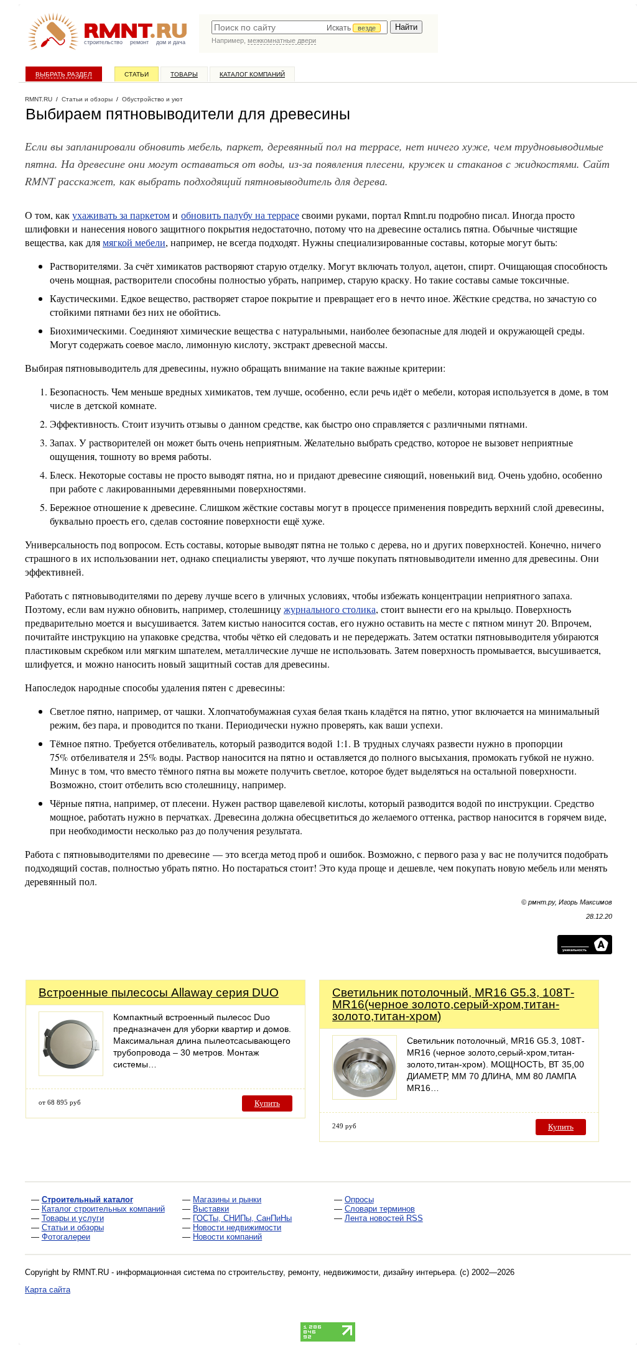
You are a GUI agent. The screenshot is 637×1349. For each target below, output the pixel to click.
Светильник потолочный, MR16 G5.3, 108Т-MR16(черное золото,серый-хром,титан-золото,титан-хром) (453, 1004)
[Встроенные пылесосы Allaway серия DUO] (71, 1072)
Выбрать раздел (63, 74)
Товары (184, 74)
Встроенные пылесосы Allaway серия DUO (159, 992)
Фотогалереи (66, 1236)
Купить (267, 1103)
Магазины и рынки (227, 1199)
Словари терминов (380, 1208)
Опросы (359, 1199)
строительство (103, 42)
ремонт (139, 42)
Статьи (136, 74)
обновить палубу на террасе (240, 214)
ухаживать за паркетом (121, 214)
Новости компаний (227, 1236)
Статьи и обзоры (73, 1227)
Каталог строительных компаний (103, 1208)
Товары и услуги (73, 1218)
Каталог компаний (252, 74)
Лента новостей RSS (384, 1218)
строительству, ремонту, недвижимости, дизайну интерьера (341, 1272)
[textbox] (300, 27)
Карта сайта (47, 1289)
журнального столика (330, 608)
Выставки (211, 1208)
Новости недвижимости (237, 1227)
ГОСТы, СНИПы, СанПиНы (242, 1218)
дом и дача (170, 42)
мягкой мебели (134, 242)
